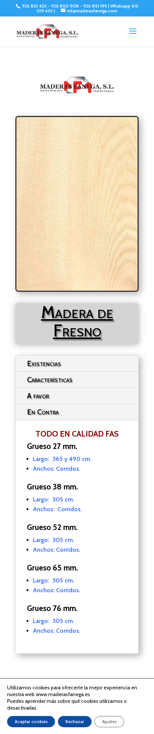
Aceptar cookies (31, 721)
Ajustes (109, 721)
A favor (38, 395)
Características (50, 379)
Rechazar (74, 721)
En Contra (43, 411)
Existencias (44, 363)
